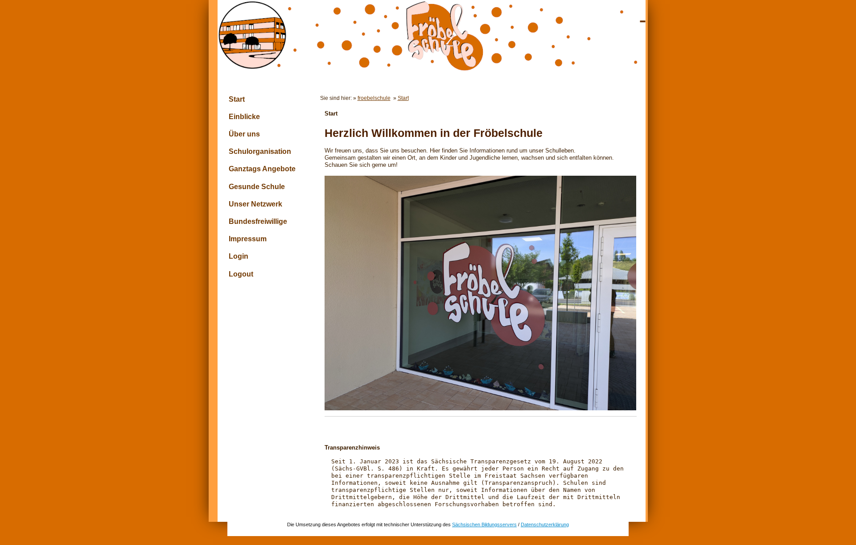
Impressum (248, 239)
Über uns (244, 134)
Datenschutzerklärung (545, 524)
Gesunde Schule (257, 186)
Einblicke (244, 116)
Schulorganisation (260, 151)
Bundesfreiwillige (258, 221)
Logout (241, 274)
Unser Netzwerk (255, 204)
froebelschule (374, 98)
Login (238, 256)
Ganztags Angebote (262, 169)
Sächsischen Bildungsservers (484, 524)
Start (237, 99)
